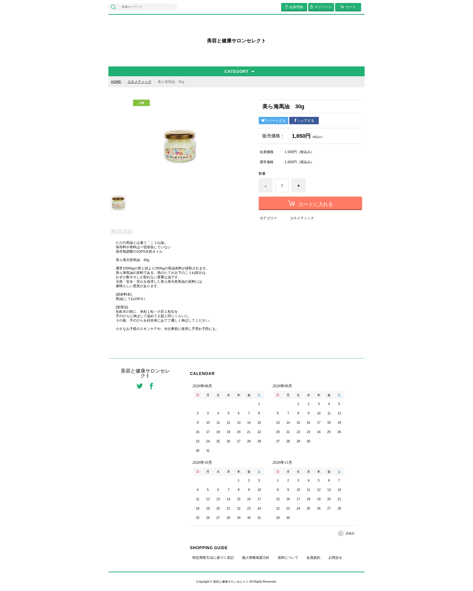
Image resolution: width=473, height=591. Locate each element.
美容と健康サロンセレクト (236, 40)
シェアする (305, 121)
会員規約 (313, 557)
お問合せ (335, 557)
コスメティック (139, 82)
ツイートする (275, 121)
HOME (116, 82)
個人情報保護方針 (256, 557)
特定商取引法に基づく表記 (213, 557)
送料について (288, 557)
